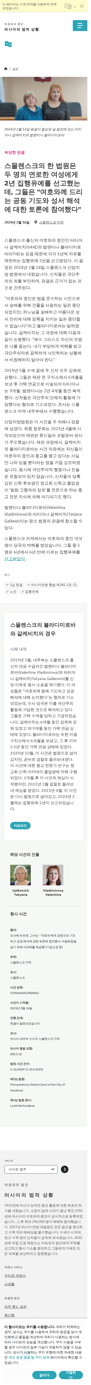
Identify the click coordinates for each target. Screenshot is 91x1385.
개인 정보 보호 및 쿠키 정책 (29, 1357)
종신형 (9, 1315)
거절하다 (71, 1375)
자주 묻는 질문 (15, 1307)
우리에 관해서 (15, 1275)
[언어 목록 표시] (70, 6)
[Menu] (80, 25)
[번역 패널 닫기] (81, 6)
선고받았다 (14, 558)
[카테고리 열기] (64, 1169)
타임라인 (20, 825)
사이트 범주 (17, 1169)
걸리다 (44, 1375)
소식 (15, 68)
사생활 (9, 1284)
